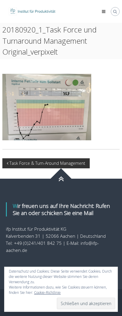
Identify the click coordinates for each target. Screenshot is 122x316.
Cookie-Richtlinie (47, 292)
